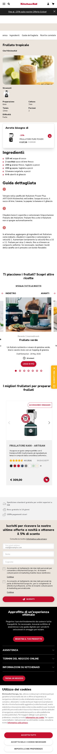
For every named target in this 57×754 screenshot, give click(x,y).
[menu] (4, 4)
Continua (10, 577)
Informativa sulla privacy (36, 539)
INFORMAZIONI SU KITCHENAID (21, 667)
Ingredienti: (15, 35)
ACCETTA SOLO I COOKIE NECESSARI (28, 742)
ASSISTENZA (10, 650)
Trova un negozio (14, 678)
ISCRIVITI (30, 599)
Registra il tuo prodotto (28, 639)
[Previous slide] (9, 423)
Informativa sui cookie (35, 717)
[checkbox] (4, 569)
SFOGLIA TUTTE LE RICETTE (28, 286)
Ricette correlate (48, 35)
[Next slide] (49, 423)
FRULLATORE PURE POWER (31, 139)
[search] (9, 4)
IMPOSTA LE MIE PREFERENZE (28, 749)
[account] (48, 4)
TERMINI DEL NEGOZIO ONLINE (21, 658)
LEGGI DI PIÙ (28, 364)
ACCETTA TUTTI (28, 735)
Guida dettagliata (30, 35)
